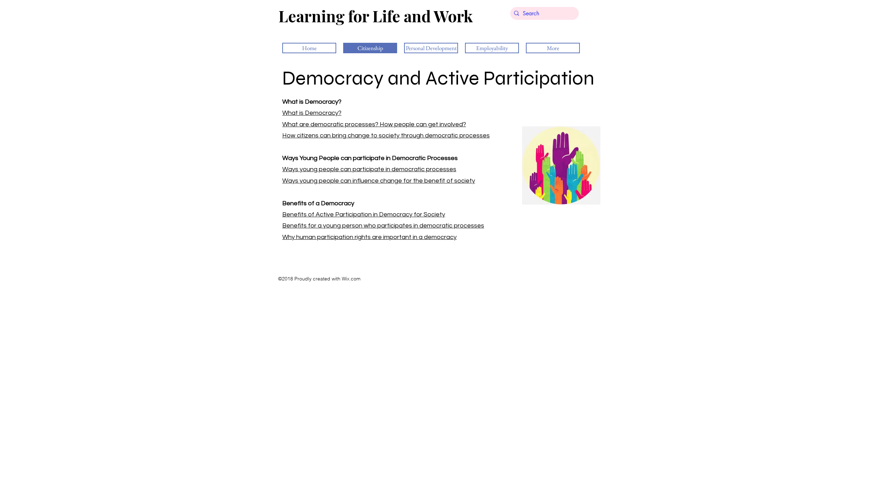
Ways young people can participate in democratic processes (369, 169)
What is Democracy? (311, 113)
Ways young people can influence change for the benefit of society (378, 180)
